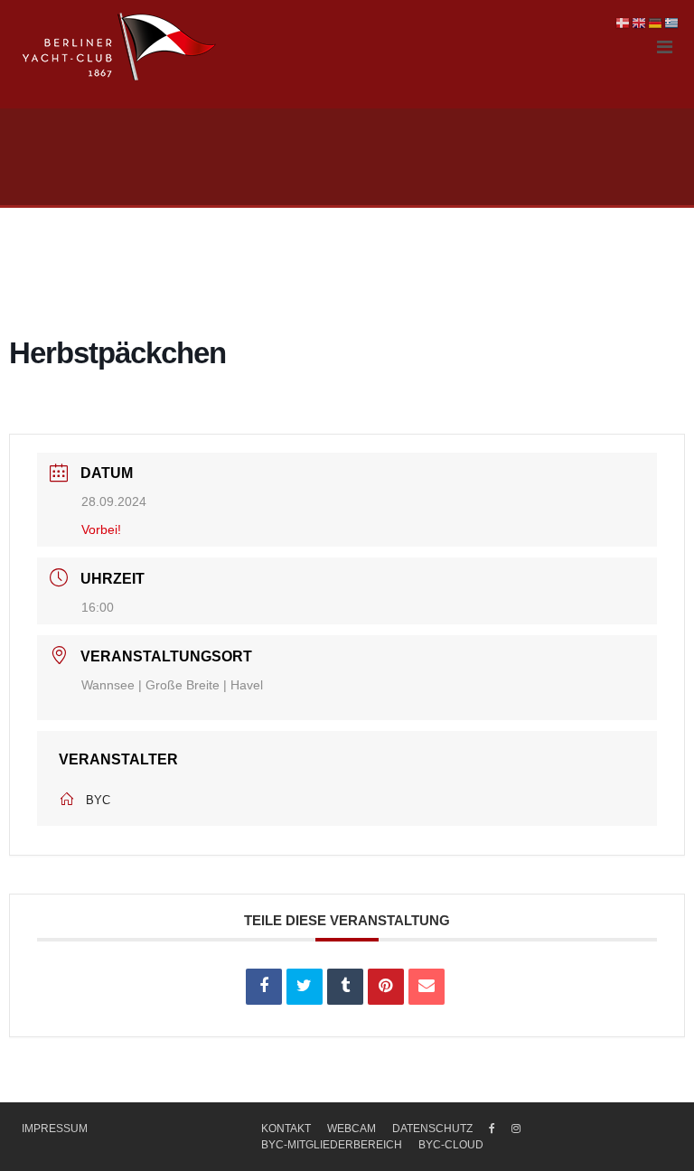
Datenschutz (432, 1128)
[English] (640, 22)
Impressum (55, 1128)
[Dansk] (623, 22)
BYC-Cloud (450, 1144)
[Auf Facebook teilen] (264, 987)
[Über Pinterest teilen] (386, 987)
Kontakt (286, 1128)
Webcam (351, 1128)
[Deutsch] (656, 22)
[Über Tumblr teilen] (345, 987)
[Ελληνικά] (672, 22)
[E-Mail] (426, 987)
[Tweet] (304, 987)
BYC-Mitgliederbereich (331, 1144)
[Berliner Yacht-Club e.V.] (120, 47)
